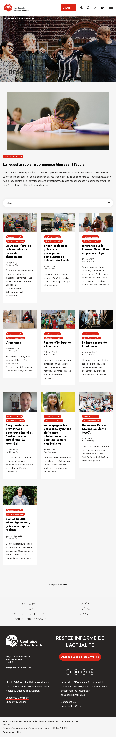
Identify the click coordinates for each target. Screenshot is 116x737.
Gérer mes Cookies (12, 732)
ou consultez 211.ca (71, 706)
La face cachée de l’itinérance (94, 344)
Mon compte (30, 604)
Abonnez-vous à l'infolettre (77, 657)
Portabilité (85, 614)
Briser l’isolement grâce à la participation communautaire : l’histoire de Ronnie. (57, 253)
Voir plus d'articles (58, 584)
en (95, 7)
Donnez (66, 7)
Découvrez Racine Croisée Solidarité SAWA (94, 429)
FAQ (30, 609)
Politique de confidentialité (30, 614)
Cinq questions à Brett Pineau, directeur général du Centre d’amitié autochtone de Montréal (19, 434)
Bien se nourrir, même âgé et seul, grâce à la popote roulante (18, 524)
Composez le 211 (70, 702)
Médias (85, 609)
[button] (111, 7)
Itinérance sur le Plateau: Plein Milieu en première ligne (95, 249)
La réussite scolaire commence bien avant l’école (44, 164)
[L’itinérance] (20, 320)
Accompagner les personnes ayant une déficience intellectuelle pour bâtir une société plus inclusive (57, 434)
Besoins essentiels (15, 241)
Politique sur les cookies (30, 619)
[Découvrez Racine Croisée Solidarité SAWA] (96, 402)
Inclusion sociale (14, 237)
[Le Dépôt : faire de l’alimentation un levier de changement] (20, 223)
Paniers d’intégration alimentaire (57, 344)
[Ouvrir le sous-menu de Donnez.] (72, 8)
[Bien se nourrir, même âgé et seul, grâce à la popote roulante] (20, 496)
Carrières (85, 604)
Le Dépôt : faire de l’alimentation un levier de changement (18, 251)
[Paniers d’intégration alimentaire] (58, 320)
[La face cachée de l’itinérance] (96, 320)
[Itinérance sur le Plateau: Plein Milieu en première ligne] (96, 223)
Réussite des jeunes (13, 156)
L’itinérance (13, 343)
